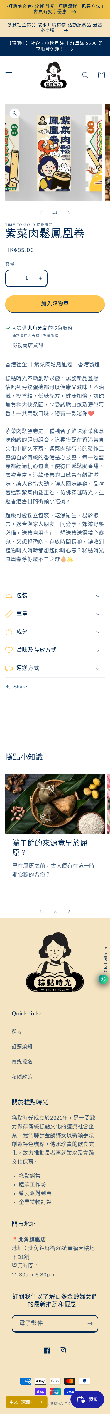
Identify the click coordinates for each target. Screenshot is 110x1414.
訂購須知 (22, 1046)
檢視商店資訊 (27, 345)
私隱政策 (22, 1077)
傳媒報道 (22, 1062)
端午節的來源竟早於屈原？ (50, 847)
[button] (9, 75)
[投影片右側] (69, 212)
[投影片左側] (40, 212)
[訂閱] (90, 1323)
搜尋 (17, 1031)
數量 (10, 264)
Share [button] (20, 687)
